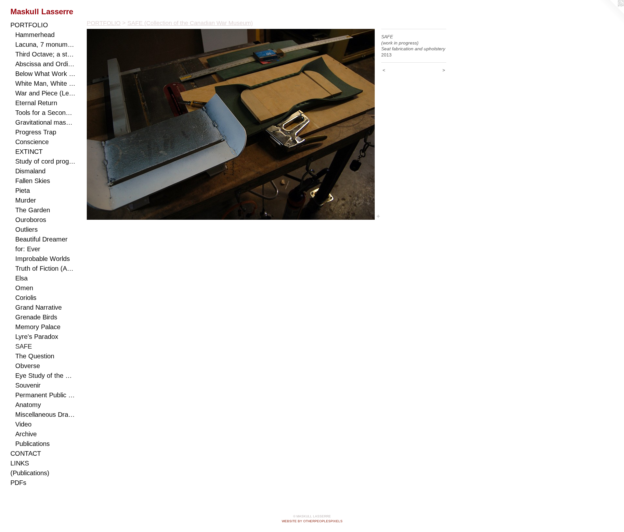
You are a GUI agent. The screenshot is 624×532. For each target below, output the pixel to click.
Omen (24, 287)
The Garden (32, 210)
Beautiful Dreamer (41, 239)
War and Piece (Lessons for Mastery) (45, 93)
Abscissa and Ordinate (45, 64)
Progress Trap (35, 132)
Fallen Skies (32, 180)
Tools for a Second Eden (45, 112)
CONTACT (25, 453)
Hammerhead (35, 34)
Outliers (26, 229)
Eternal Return (36, 102)
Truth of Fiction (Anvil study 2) (45, 268)
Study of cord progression (45, 161)
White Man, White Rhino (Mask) (45, 83)
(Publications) (29, 472)
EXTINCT (29, 151)
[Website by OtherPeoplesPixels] (611, 13)
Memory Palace (37, 326)
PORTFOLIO (29, 25)
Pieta (22, 190)
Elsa (21, 278)
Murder (25, 200)
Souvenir (28, 385)
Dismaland (30, 171)
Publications (32, 443)
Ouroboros (30, 219)
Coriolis (25, 297)
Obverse (27, 365)
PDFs (18, 482)
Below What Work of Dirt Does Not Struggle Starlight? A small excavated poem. (45, 73)
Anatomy (28, 404)
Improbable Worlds (42, 258)
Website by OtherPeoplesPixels (312, 521)
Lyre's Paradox (36, 336)
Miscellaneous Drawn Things (45, 414)
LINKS (19, 463)
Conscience (32, 141)
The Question (34, 356)
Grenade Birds (36, 317)
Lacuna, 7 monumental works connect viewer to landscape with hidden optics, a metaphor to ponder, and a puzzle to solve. (45, 44)
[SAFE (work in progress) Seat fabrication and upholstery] (231, 124)
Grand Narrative (38, 307)
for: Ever (27, 249)
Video (23, 424)
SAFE (23, 346)
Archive (26, 434)
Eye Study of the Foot (45, 375)
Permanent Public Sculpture (45, 395)
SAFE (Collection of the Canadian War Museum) (190, 23)
